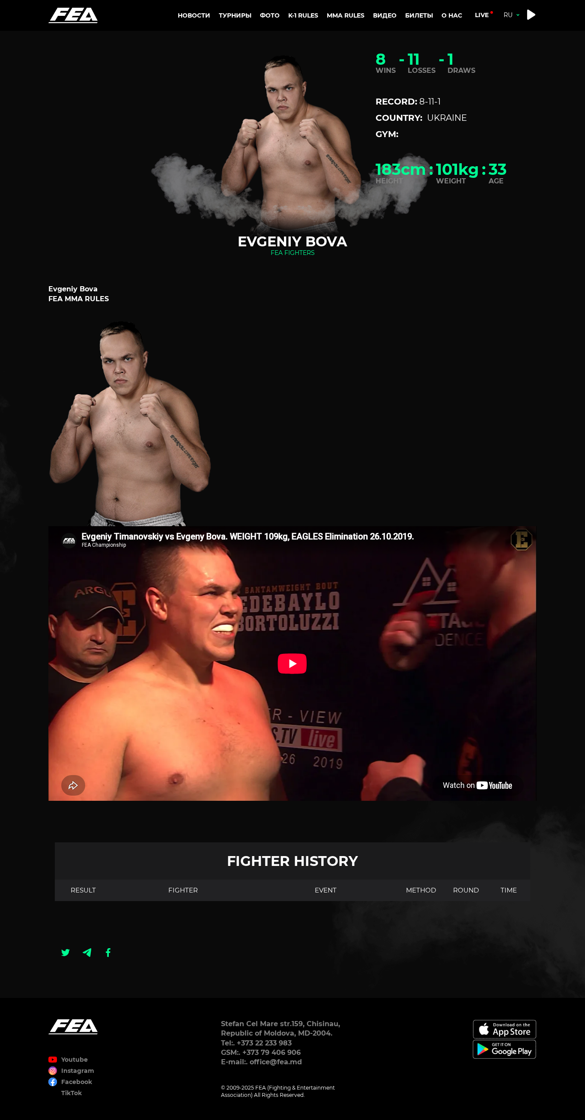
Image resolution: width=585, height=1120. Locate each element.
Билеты (419, 15)
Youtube (74, 1059)
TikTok (71, 1093)
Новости (194, 15)
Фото (270, 15)
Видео (385, 15)
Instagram (77, 1071)
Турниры (235, 15)
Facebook (76, 1082)
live (482, 15)
